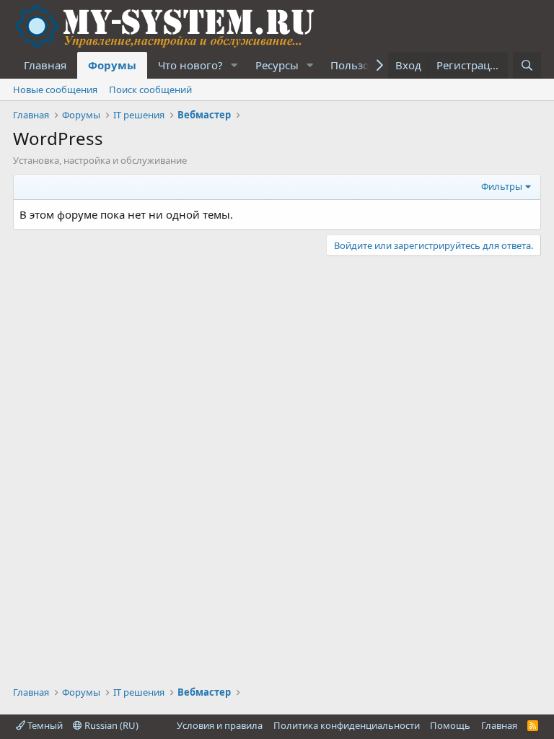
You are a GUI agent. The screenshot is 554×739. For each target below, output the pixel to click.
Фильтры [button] (501, 186)
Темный (44, 725)
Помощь (450, 725)
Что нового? (190, 65)
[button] (234, 65)
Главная (45, 65)
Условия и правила (220, 725)
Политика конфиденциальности (346, 725)
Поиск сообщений (150, 89)
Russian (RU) (110, 725)
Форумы (112, 65)
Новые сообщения (55, 89)
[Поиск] (527, 65)
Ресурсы (277, 65)
